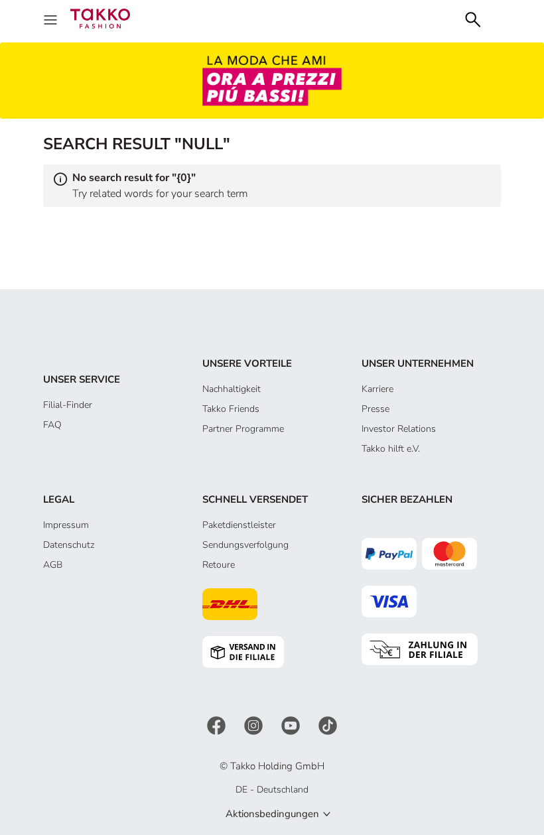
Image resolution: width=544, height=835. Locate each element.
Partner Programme (243, 428)
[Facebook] (217, 725)
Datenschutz (68, 545)
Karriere (377, 389)
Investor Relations (399, 428)
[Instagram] (254, 725)
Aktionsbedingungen (272, 813)
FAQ (52, 424)
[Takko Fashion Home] (100, 17)
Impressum (66, 525)
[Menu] (51, 18)
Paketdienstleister (239, 525)
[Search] (473, 18)
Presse (375, 409)
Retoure (218, 564)
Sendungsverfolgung (245, 545)
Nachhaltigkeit (231, 389)
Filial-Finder (67, 405)
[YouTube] (292, 725)
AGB (52, 564)
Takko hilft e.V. (391, 448)
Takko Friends (230, 409)
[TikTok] (327, 725)
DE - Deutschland (272, 789)
